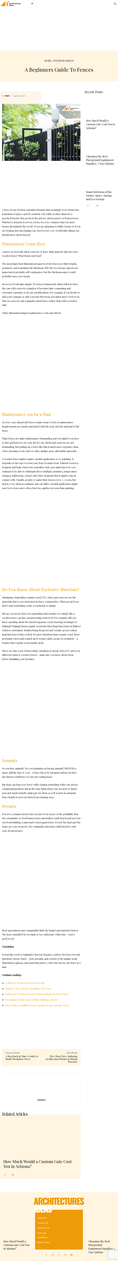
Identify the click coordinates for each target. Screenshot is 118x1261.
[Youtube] (71, 1254)
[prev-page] (5, 1175)
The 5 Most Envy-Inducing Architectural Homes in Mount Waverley (61, 1059)
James (7, 96)
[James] (41, 1085)
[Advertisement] (59, 29)
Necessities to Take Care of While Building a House (31, 999)
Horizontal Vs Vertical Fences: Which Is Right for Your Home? (37, 994)
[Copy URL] (63, 92)
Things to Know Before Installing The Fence (28, 988)
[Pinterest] (77, 92)
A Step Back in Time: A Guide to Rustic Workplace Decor (22, 1058)
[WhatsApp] (46, 99)
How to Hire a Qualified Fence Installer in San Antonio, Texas (37, 1005)
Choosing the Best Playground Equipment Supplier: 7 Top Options (100, 160)
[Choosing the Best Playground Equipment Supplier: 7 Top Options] (100, 143)
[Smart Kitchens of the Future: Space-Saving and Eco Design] (100, 178)
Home (47, 60)
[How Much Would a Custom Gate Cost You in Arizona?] (40, 1137)
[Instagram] (52, 1254)
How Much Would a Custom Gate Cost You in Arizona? (37, 1164)
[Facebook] (70, 92)
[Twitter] (65, 1254)
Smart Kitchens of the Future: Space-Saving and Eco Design (99, 195)
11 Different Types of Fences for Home (25, 982)
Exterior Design (63, 60)
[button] (114, 3)
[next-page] (12, 1175)
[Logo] (9, 3)
